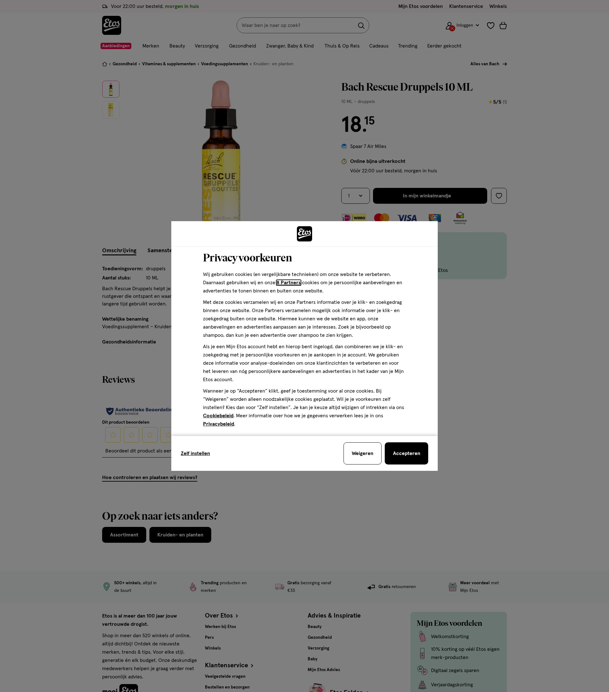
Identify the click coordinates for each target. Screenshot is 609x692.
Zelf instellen (195, 453)
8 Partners (289, 282)
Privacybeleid (218, 423)
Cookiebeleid (218, 415)
